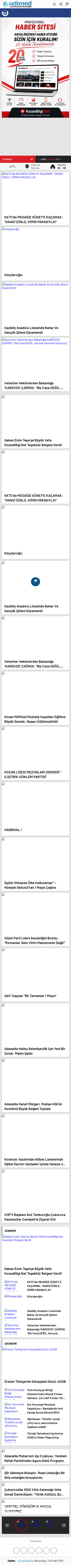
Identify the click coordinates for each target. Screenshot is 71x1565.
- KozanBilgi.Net (26, 1560)
